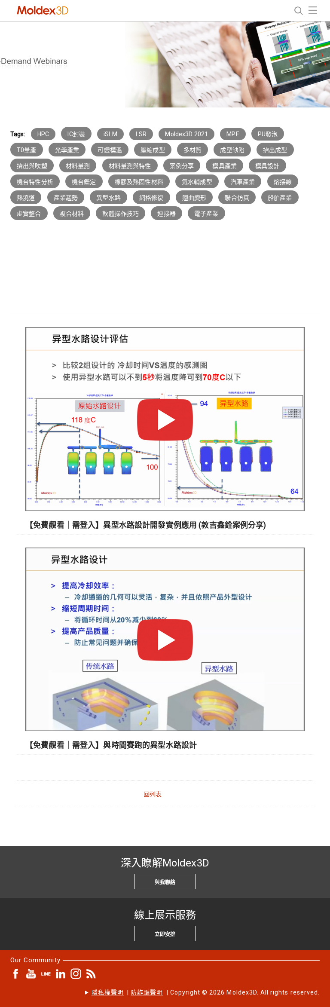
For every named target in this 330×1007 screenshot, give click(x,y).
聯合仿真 (237, 197)
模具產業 (224, 165)
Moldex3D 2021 (186, 134)
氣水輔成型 (197, 181)
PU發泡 (268, 134)
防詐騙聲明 (147, 992)
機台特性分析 (35, 181)
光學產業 (67, 150)
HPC (43, 134)
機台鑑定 (84, 181)
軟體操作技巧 (120, 213)
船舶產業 (280, 197)
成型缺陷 (232, 150)
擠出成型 (275, 150)
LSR (141, 134)
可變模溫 (110, 150)
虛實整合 (29, 213)
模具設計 (267, 165)
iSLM (110, 134)
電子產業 (206, 213)
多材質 (192, 150)
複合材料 (72, 213)
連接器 (166, 213)
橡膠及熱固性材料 (139, 181)
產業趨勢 (66, 197)
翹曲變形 (194, 197)
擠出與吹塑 (32, 165)
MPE (232, 134)
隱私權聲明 (108, 992)
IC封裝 (76, 134)
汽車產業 (243, 181)
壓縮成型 (153, 150)
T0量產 (27, 150)
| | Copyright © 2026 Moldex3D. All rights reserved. (206, 992)
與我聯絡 (165, 882)
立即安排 (165, 934)
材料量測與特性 (130, 165)
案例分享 (182, 165)
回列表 (153, 794)
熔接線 (283, 181)
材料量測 (78, 165)
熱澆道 (26, 197)
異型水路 (108, 197)
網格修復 (151, 197)
